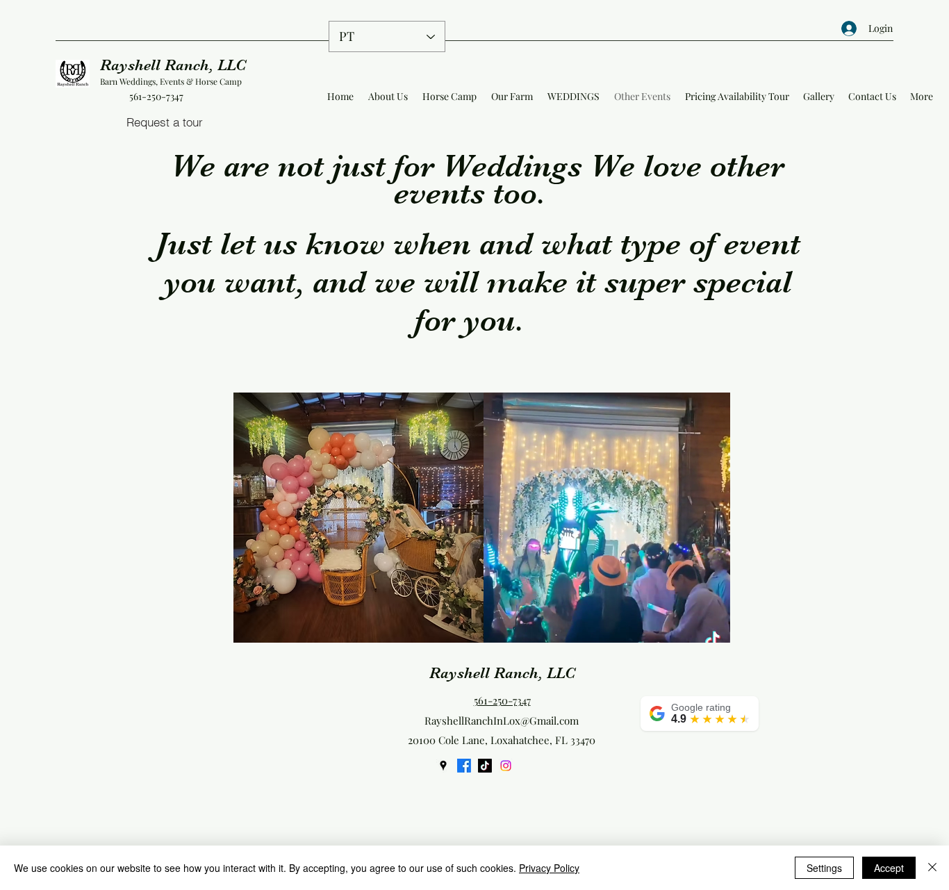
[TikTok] (485, 766)
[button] (712, 627)
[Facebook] (464, 766)
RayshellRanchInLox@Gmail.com (501, 720)
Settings (824, 868)
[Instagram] (506, 766)
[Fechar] (932, 868)
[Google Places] (443, 766)
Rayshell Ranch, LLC (173, 65)
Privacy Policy (549, 868)
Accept (889, 868)
